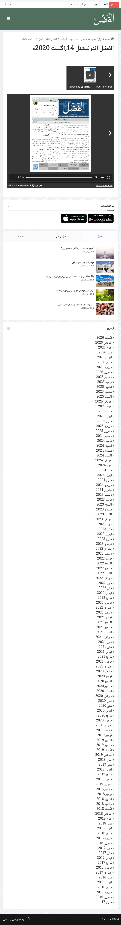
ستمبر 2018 (104, 804)
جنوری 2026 (104, 372)
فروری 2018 (104, 838)
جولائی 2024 (103, 460)
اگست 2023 (104, 514)
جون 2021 (105, 642)
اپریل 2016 (104, 882)
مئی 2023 (105, 529)
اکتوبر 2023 (104, 505)
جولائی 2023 (103, 519)
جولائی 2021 (103, 637)
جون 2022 (105, 583)
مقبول (100, 236)
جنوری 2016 (104, 897)
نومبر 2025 (104, 382)
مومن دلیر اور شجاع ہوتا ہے (83, 262)
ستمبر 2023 (104, 509)
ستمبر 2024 (104, 451)
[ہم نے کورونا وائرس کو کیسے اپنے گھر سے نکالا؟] (105, 295)
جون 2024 (105, 465)
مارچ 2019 (105, 774)
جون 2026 (105, 347)
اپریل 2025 (104, 416)
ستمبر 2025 (104, 392)
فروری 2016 (104, 892)
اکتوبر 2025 (104, 387)
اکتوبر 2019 (104, 740)
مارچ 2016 (105, 887)
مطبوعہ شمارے (87, 39)
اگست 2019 (104, 750)
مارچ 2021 (105, 657)
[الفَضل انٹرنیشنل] (104, 18)
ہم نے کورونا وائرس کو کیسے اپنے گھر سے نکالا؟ (75, 291)
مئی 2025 (105, 411)
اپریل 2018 (104, 828)
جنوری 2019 (104, 784)
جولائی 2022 (103, 578)
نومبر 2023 (104, 500)
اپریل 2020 (104, 711)
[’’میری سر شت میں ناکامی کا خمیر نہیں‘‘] (105, 253)
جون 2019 (105, 760)
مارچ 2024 (105, 480)
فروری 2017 (104, 868)
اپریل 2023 (104, 534)
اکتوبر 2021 (104, 622)
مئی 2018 (105, 823)
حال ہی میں (61, 236)
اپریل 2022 (104, 593)
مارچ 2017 (105, 863)
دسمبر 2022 (104, 554)
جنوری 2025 (104, 431)
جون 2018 (105, 819)
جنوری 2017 (104, 873)
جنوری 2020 (104, 725)
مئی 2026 (105, 352)
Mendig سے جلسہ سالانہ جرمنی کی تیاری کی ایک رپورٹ (70, 277)
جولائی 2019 (103, 755)
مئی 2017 (105, 853)
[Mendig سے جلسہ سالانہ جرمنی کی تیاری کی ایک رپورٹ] (105, 281)
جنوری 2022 (104, 608)
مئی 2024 (105, 470)
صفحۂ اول (104, 39)
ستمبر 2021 (104, 627)
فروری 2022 (104, 603)
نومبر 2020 (104, 676)
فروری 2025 (104, 426)
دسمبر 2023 (104, 495)
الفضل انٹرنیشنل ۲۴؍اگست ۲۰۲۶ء (88, 4)
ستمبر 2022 (104, 568)
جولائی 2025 (103, 401)
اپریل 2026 (104, 357)
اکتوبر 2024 (104, 446)
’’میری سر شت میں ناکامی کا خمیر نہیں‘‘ (77, 248)
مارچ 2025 (105, 421)
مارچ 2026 (105, 362)
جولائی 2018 (103, 814)
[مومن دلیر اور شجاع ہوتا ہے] (105, 267)
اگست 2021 (104, 632)
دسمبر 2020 (104, 671)
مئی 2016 (105, 877)
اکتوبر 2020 (104, 681)
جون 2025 (105, 406)
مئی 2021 (105, 647)
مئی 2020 (105, 706)
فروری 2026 (104, 367)
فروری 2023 (104, 544)
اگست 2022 (104, 573)
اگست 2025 (104, 397)
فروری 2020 (104, 720)
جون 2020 (105, 701)
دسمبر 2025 (104, 377)
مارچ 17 (106, 902)
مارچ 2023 (105, 539)
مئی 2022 (105, 588)
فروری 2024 (104, 485)
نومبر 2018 (104, 794)
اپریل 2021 (104, 652)
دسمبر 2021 (104, 612)
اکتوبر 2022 (104, 563)
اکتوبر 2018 (104, 799)
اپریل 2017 (104, 858)
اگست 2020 (104, 691)
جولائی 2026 (103, 343)
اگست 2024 (104, 455)
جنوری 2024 (104, 490)
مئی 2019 (105, 765)
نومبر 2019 (104, 735)
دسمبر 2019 (104, 730)
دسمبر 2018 (104, 789)
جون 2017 (105, 848)
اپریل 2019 (104, 769)
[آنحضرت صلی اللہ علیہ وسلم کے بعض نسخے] (105, 309)
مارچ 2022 (105, 598)
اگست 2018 (104, 809)
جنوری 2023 (104, 549)
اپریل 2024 (104, 475)
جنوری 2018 (104, 843)
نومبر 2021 (104, 617)
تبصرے (21, 236)
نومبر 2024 (104, 441)
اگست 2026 (104, 338)
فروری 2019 (104, 779)
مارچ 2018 (105, 833)
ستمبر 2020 (104, 686)
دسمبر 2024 (104, 436)
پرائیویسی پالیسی (13, 919)
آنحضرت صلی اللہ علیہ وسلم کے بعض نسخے (76, 305)
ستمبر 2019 (104, 745)
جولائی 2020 (103, 696)
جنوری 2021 (104, 666)
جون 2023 (105, 524)
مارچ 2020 (105, 715)
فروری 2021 (104, 662)
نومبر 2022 (104, 558)
